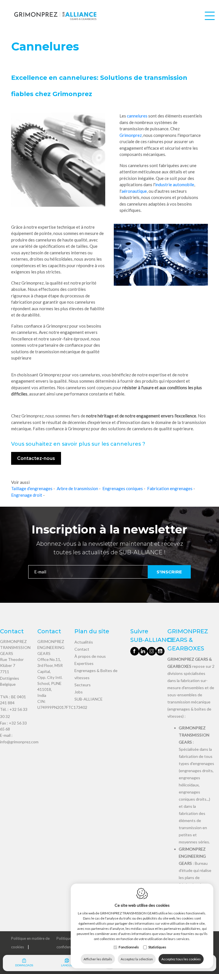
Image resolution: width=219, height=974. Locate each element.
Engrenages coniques (122, 488)
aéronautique (134, 191)
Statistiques (157, 947)
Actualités (83, 642)
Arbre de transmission (77, 488)
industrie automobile (174, 184)
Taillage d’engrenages (31, 488)
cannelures (137, 115)
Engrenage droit (26, 495)
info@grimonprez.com (19, 741)
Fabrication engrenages (169, 488)
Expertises (84, 663)
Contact (81, 649)
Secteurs (82, 684)
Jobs (78, 691)
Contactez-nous (36, 458)
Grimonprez (130, 135)
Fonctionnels (129, 947)
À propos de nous (90, 656)
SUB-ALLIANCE (88, 699)
